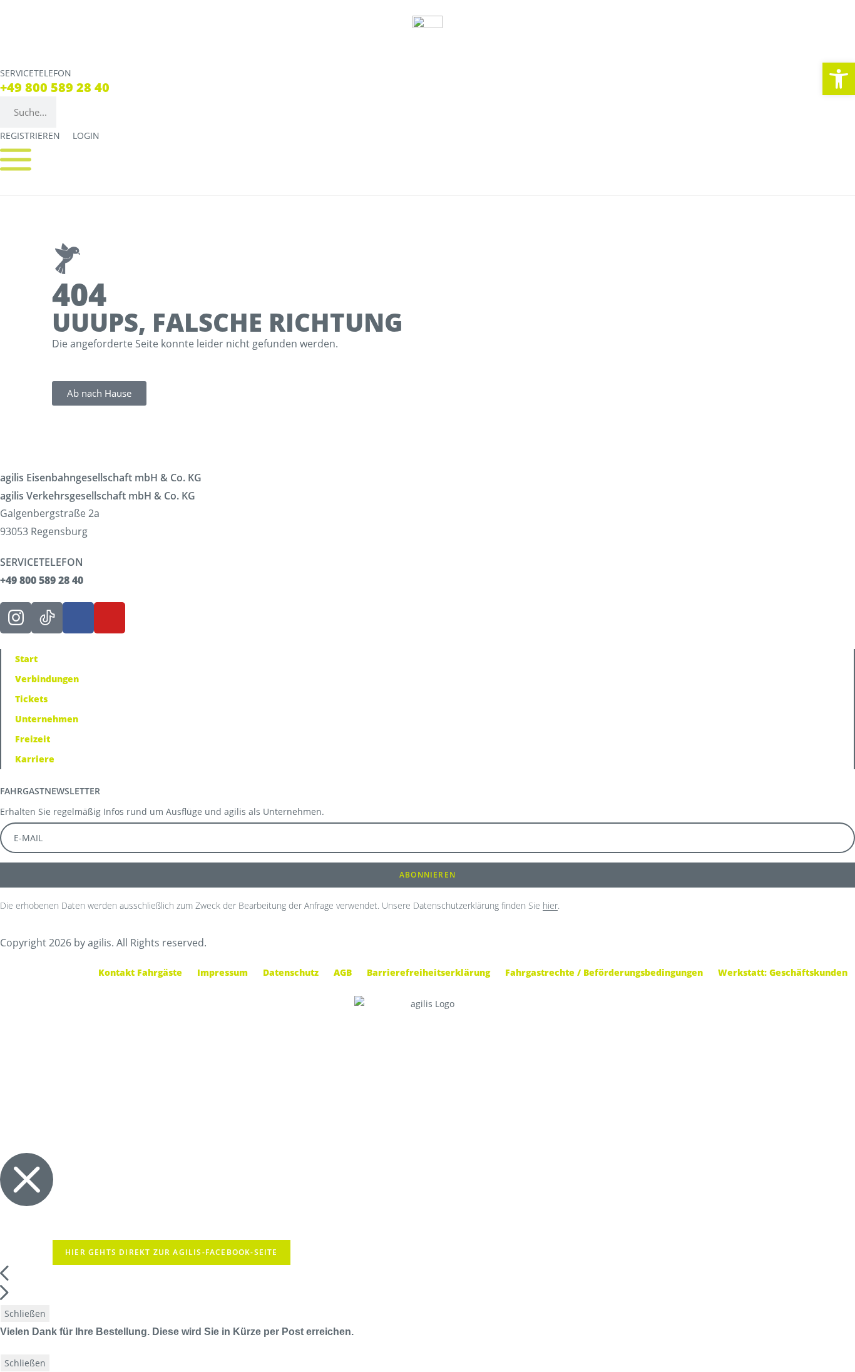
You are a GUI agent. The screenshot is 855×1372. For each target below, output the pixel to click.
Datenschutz (291, 972)
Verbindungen (47, 679)
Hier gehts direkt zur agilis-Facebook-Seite (171, 1252)
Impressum (222, 972)
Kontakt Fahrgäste (140, 972)
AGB (343, 972)
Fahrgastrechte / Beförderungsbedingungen (604, 972)
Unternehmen (46, 719)
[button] (838, 79)
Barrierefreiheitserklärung (428, 972)
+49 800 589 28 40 (55, 87)
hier (550, 905)
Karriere (34, 759)
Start (26, 659)
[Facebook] (78, 617)
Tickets (31, 699)
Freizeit (32, 739)
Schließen (25, 1313)
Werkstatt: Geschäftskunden (782, 972)
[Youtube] (109, 617)
